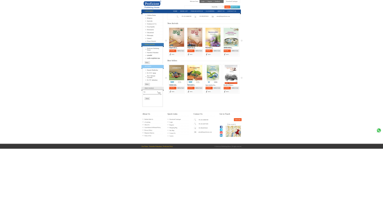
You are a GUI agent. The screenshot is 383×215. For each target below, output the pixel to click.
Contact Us (172, 133)
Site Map (171, 130)
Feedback (217, 1)
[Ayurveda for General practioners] (212, 74)
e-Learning (147, 122)
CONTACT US (231, 11)
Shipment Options (149, 133)
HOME (175, 11)
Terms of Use (147, 135)
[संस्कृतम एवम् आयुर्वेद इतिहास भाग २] (194, 37)
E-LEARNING (210, 11)
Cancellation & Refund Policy (152, 127)
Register (210, 1)
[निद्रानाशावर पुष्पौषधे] (212, 37)
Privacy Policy (148, 130)
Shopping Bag (173, 127)
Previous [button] (166, 41)
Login (203, 1)
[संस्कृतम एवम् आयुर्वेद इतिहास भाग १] (176, 37)
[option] (176, 41)
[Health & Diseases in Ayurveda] (231, 74)
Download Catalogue (232, 1)
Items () (235, 7)
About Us (147, 125)
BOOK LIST (184, 11)
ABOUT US (220, 11)
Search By (214, 7)
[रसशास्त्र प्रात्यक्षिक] (176, 74)
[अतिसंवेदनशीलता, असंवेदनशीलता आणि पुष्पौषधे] (231, 37)
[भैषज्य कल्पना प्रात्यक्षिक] (194, 74)
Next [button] (242, 41)
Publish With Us (148, 119)
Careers (171, 136)
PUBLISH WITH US (197, 11)
